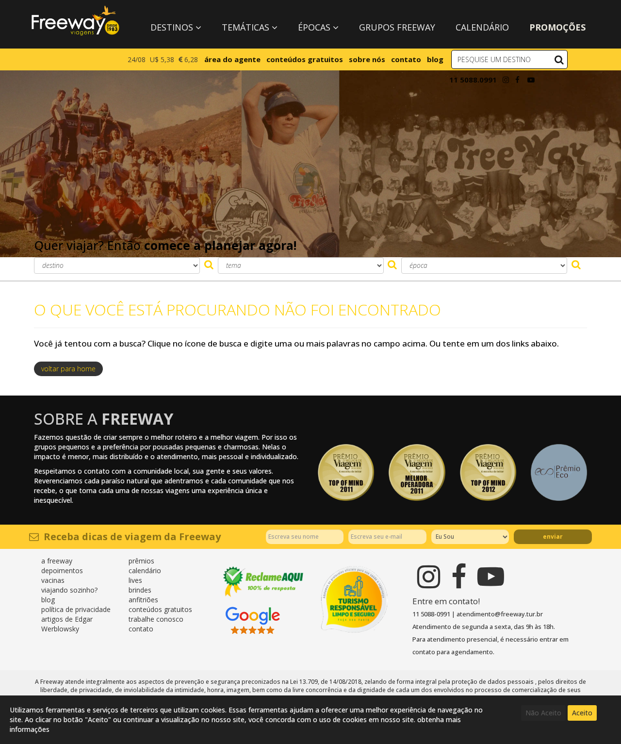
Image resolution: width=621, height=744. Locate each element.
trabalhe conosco (156, 619)
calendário (145, 570)
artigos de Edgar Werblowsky (67, 623)
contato (406, 59)
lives (135, 580)
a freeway (56, 560)
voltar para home (68, 368)
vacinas (53, 580)
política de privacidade (76, 609)
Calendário (482, 27)
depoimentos (62, 570)
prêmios (141, 560)
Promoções (557, 27)
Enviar (553, 536)
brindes (140, 590)
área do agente (232, 59)
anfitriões (143, 599)
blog (435, 59)
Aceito (582, 712)
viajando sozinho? (69, 590)
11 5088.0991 (473, 79)
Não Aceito (543, 712)
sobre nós (367, 59)
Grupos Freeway (397, 27)
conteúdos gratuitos (304, 59)
